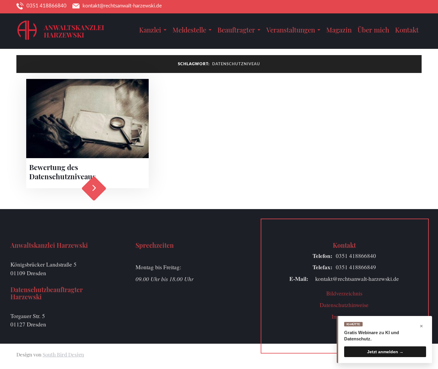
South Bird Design (63, 354)
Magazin (339, 29)
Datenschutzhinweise (344, 305)
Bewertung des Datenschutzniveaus (62, 171)
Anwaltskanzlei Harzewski (74, 31)
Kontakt (407, 29)
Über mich (373, 29)
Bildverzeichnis (344, 293)
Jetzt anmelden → (385, 351)
